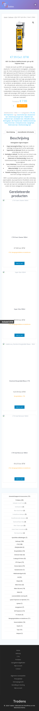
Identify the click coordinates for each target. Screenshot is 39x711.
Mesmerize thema (19, 708)
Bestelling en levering (18, 685)
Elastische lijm (8, 119)
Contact (18, 669)
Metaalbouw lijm (29, 119)
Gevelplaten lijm (18, 119)
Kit (34, 113)
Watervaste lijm (13, 125)
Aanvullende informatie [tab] (26, 132)
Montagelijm (7, 121)
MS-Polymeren (8, 115)
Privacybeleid (18, 679)
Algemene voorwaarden (18, 676)
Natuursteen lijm (9, 123)
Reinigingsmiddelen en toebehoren (21, 252)
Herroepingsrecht (18, 682)
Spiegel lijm (30, 123)
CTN (15, 17)
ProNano (18, 659)
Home (5, 17)
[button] (33, 22)
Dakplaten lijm (28, 117)
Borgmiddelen (18, 396)
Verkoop (10, 17)
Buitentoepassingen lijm (16, 117)
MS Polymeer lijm (17, 121)
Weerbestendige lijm (24, 125)
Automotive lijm (22, 115)
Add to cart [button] (19, 263)
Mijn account (18, 666)
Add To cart (22, 105)
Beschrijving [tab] (11, 132)
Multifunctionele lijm (29, 121)
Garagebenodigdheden (18, 663)
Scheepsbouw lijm (21, 123)
